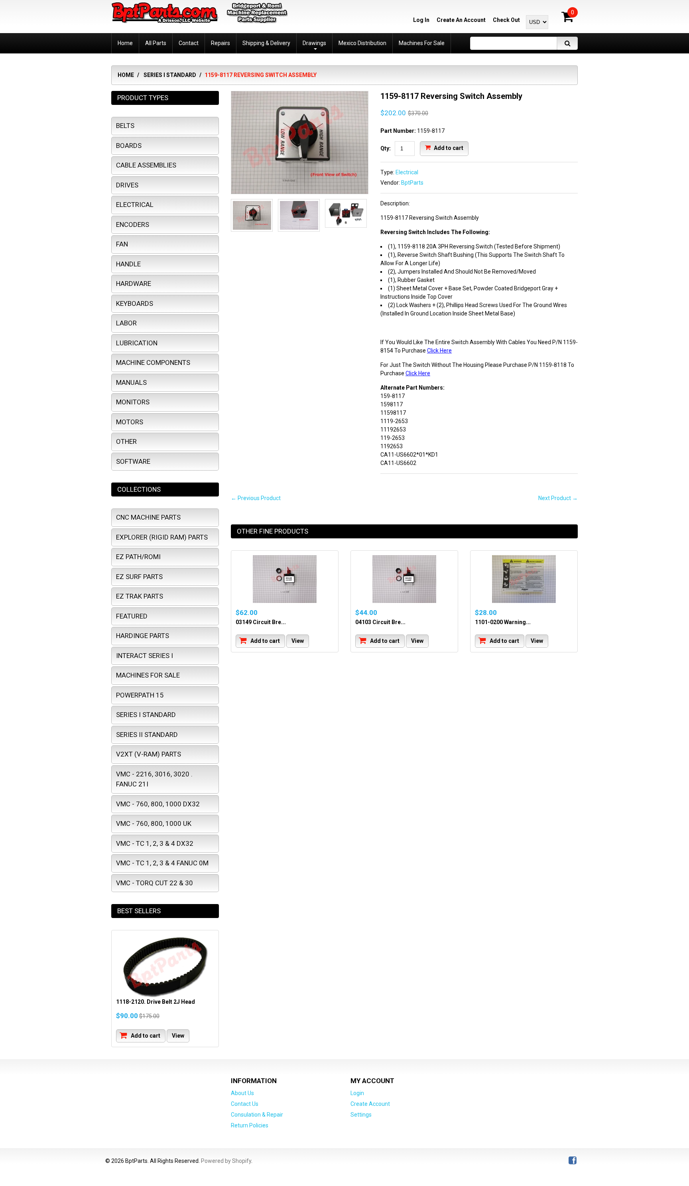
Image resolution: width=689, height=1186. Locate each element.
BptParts (412, 182)
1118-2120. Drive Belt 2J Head (155, 1002)
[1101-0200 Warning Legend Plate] (524, 579)
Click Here (439, 350)
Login (357, 1093)
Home (126, 75)
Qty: (385, 148)
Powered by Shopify (226, 1161)
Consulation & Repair (257, 1114)
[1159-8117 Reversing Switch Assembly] (299, 142)
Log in (421, 20)
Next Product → (558, 498)
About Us (242, 1093)
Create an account (461, 20)
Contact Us (244, 1104)
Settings (361, 1114)
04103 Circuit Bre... (380, 622)
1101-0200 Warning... (503, 622)
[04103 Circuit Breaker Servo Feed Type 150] (404, 579)
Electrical (407, 172)
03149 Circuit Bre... (261, 622)
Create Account (370, 1104)
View (297, 641)
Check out (506, 20)
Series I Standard (170, 75)
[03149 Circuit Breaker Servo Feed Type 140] (285, 579)
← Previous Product (256, 498)
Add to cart (448, 147)
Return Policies (249, 1125)
